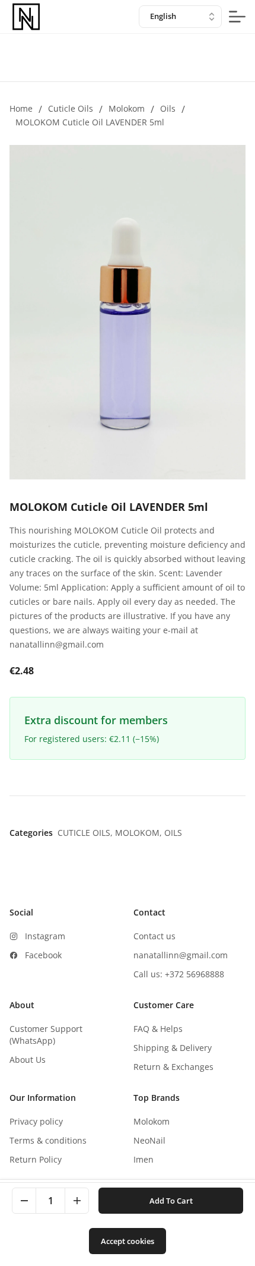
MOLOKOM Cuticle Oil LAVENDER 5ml (89, 122)
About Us (27, 1059)
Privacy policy (36, 1121)
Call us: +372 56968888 (178, 974)
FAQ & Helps (158, 1028)
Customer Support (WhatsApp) (45, 1034)
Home (21, 108)
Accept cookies (127, 1241)
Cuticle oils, (86, 832)
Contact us (154, 936)
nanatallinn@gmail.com (180, 955)
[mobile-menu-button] (237, 16)
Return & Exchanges (173, 1066)
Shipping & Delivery (172, 1047)
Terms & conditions (48, 1140)
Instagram (45, 936)
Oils (168, 108)
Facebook (43, 955)
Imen (143, 1159)
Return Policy (35, 1159)
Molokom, (139, 832)
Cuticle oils (70, 108)
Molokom (127, 108)
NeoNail (149, 1140)
